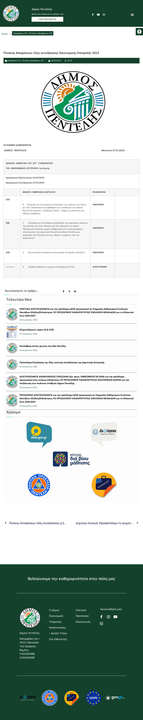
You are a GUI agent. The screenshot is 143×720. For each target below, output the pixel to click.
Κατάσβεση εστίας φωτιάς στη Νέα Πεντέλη (43, 345)
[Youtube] (98, 14)
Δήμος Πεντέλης (42, 9)
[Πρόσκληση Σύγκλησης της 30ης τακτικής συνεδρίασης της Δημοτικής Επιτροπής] (11, 364)
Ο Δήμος (54, 610)
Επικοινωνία (83, 621)
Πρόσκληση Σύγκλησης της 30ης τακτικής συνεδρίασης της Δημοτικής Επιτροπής (62, 362)
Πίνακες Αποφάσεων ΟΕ (33, 60)
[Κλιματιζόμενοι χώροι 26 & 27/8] (11, 332)
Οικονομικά (56, 615)
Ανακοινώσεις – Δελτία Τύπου (58, 630)
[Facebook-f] (92, 14)
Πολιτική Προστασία (82, 613)
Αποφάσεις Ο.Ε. (14, 60)
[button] (139, 31)
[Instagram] (104, 14)
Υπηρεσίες (55, 621)
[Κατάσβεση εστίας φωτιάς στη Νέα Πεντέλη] (11, 348)
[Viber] (103, 623)
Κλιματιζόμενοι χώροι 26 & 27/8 (37, 329)
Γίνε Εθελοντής (58, 639)
